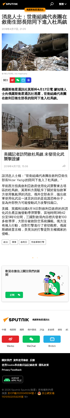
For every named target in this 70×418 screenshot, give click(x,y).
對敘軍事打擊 (37, 242)
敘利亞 (24, 242)
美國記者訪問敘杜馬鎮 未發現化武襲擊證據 (34, 156)
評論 (42, 329)
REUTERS (8, 73)
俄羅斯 (13, 329)
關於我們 (7, 360)
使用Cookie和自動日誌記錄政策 (19, 365)
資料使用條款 (20, 360)
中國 (4, 329)
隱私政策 (44, 365)
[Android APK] (13, 380)
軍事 (14, 242)
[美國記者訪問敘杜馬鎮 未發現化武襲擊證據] (35, 127)
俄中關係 (32, 329)
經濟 (68, 329)
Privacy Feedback (12, 369)
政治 (5, 242)
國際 (22, 329)
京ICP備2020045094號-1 (22, 393)
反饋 (32, 360)
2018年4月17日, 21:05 (14, 29)
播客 (60, 329)
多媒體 (51, 329)
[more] (64, 165)
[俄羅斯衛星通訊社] (11, 5)
